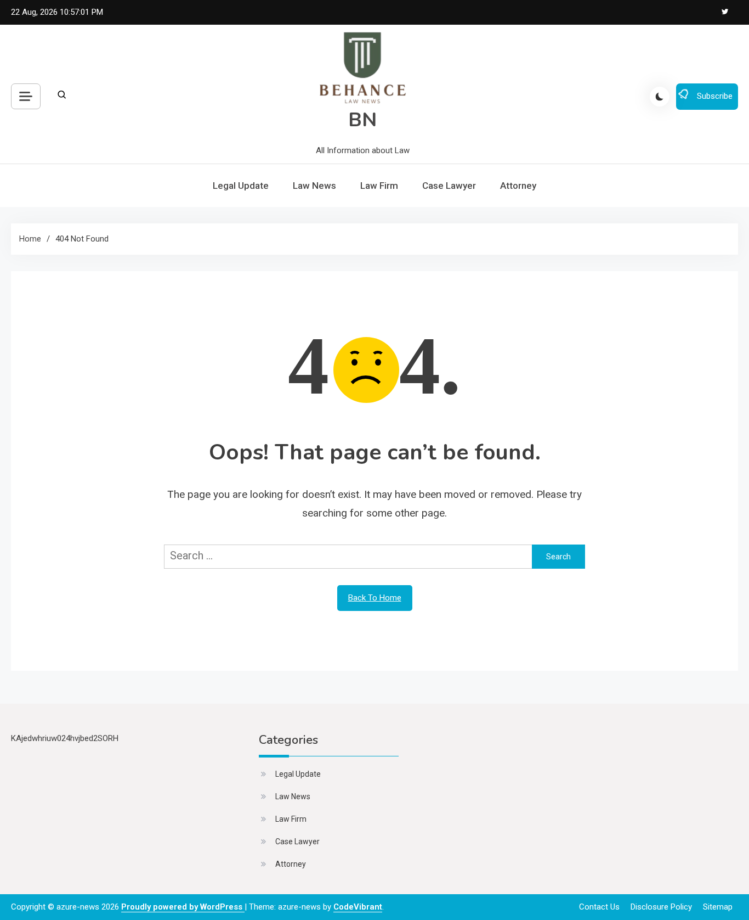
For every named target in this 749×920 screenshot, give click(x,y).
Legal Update (241, 185)
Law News (314, 185)
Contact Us (599, 907)
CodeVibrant (357, 907)
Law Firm (379, 185)
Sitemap (718, 907)
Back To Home (374, 598)
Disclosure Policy (661, 907)
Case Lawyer (449, 185)
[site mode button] (659, 96)
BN (362, 119)
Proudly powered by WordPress (183, 907)
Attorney (518, 185)
